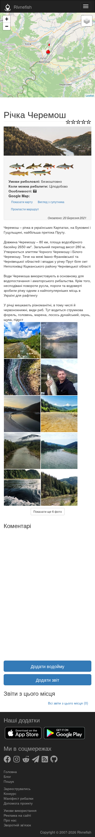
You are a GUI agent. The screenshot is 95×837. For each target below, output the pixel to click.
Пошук (9, 781)
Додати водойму (47, 666)
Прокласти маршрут (25, 209)
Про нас (10, 820)
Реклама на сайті (17, 815)
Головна (10, 771)
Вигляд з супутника (51, 202)
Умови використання (20, 810)
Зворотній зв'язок (17, 824)
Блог (7, 776)
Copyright (48, 832)
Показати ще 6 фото (47, 511)
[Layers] (86, 21)
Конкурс (10, 793)
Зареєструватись (17, 788)
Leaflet (90, 95)
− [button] (6, 26)
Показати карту (22, 202)
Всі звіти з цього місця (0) (68, 703)
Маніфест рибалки (18, 798)
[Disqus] (47, 591)
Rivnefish (84, 832)
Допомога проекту (18, 803)
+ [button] (6, 19)
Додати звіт (47, 680)
